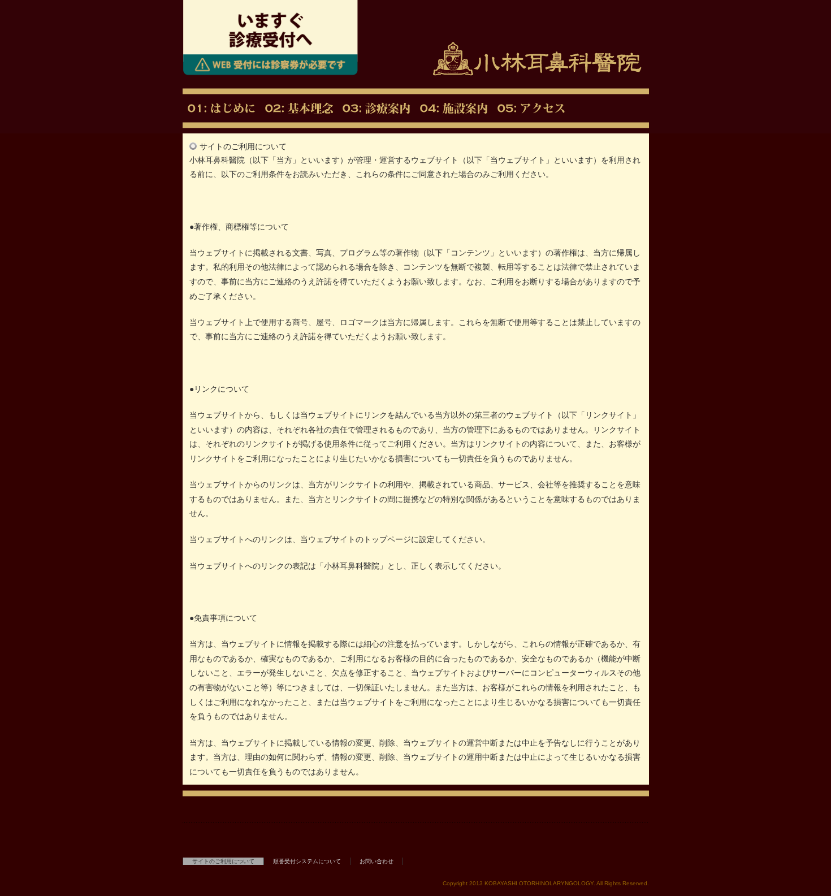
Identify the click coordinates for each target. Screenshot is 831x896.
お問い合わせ (376, 861)
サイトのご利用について (223, 861)
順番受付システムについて (307, 861)
